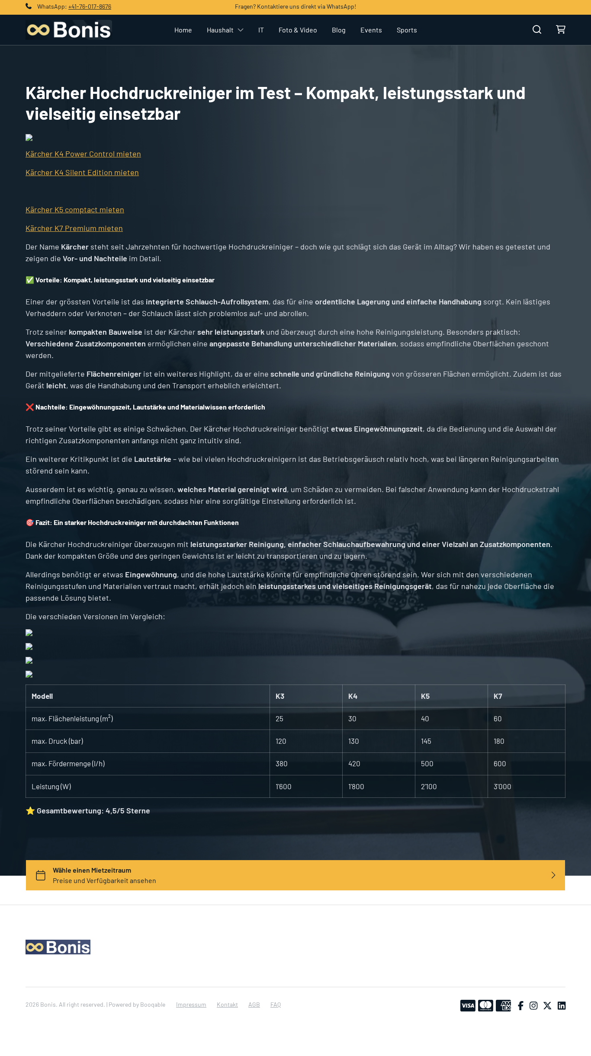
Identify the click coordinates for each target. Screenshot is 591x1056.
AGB (254, 1004)
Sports (407, 30)
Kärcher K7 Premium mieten (74, 228)
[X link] (547, 1006)
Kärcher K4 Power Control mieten (83, 153)
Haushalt (220, 30)
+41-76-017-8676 (89, 6)
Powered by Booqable (137, 1004)
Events (371, 30)
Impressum (191, 1004)
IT (261, 30)
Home (183, 30)
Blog (339, 30)
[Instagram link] (533, 1006)
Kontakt (227, 1004)
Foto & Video (298, 30)
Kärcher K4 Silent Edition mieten (82, 172)
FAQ (275, 1004)
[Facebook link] (521, 1006)
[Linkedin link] (561, 1006)
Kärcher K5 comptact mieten (75, 209)
